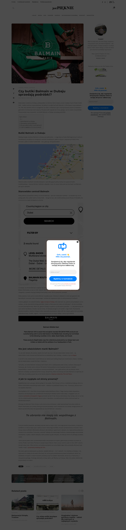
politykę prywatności (70, 284)
